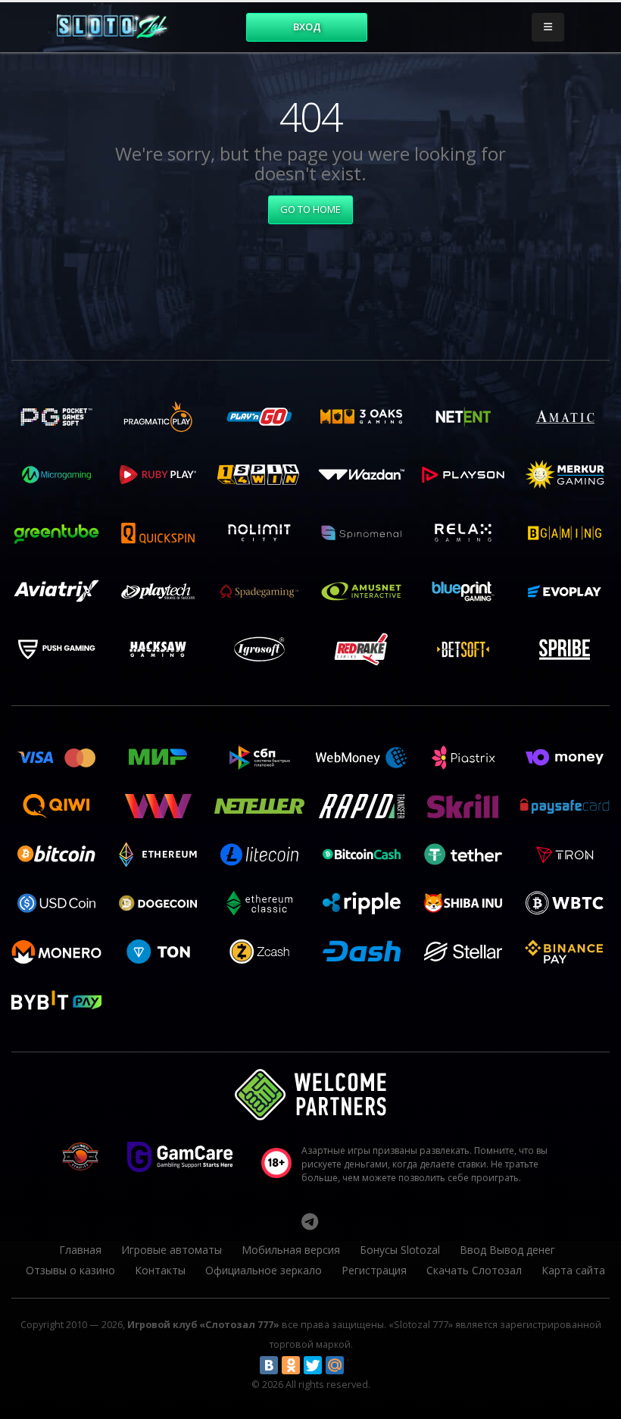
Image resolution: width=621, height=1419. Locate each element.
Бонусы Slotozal (400, 1249)
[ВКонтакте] (269, 1365)
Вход (307, 26)
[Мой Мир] (335, 1365)
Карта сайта (573, 1270)
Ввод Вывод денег (507, 1249)
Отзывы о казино (70, 1270)
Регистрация (374, 1270)
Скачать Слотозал (474, 1270)
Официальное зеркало (263, 1270)
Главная (80, 1249)
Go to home (310, 209)
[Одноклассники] (291, 1365)
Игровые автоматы (171, 1249)
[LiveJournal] (357, 1365)
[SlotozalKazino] (310, 1221)
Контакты (160, 1270)
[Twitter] (313, 1365)
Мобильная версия (291, 1249)
